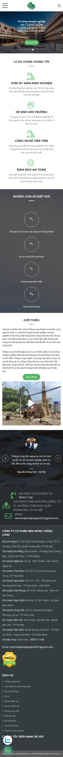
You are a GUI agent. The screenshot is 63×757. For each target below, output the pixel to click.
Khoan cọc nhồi (12, 711)
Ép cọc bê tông (12, 691)
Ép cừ (7, 696)
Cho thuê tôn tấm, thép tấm (18, 686)
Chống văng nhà (12, 681)
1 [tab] (30, 49)
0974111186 (26, 497)
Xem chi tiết (31, 42)
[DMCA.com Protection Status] (9, 659)
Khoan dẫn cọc (12, 701)
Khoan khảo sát (12, 706)
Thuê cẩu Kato (11, 726)
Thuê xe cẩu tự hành (14, 730)
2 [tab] (33, 49)
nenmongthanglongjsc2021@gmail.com (36, 518)
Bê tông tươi (10, 721)
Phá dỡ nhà (10, 716)
